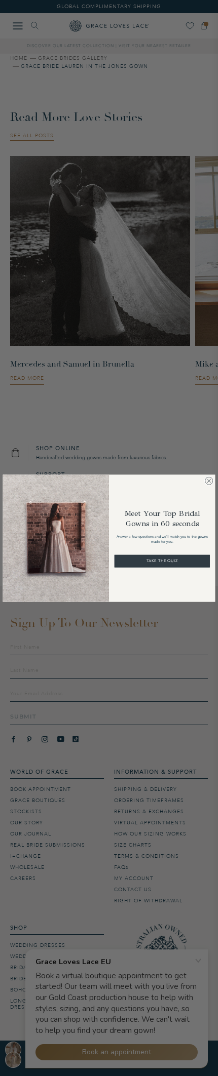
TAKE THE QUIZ (162, 560)
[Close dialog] (209, 480)
